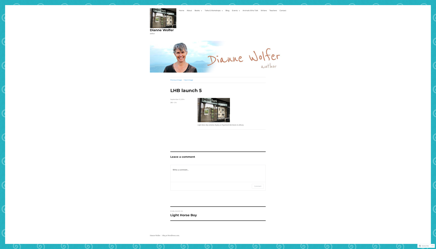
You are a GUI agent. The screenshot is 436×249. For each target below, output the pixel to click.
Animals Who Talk (250, 10)
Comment (257, 186)
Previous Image (176, 80)
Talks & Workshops (212, 10)
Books (197, 10)
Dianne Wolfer (162, 30)
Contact (283, 10)
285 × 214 (173, 102)
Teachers (273, 10)
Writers (264, 10)
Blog (227, 10)
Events (235, 10)
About (189, 10)
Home (181, 10)
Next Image (188, 80)
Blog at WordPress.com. (171, 236)
